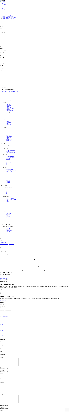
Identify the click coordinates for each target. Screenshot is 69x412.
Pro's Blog (8, 182)
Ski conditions (4, 91)
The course (8, 181)
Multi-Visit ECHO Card (10, 96)
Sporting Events (9, 171)
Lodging (7, 123)
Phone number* (2, 354)
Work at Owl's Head (16, 146)
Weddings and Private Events (11, 170)
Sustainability (8, 213)
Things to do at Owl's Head (11, 199)
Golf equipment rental (10, 156)
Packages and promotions (10, 99)
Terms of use (2, 336)
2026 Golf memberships (10, 150)
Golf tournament (9, 208)
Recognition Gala (9, 230)
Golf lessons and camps (10, 157)
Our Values (8, 231)
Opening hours (9, 140)
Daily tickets (8, 114)
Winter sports (8, 107)
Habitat (3, 9)
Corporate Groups (9, 129)
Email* (1, 351)
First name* (2, 345)
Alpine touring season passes (11, 115)
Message (1, 357)
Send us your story (3, 300)
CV (0, 367)
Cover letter (2, 370)
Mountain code (9, 136)
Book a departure (5, 146)
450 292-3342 (2, 315)
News (7, 215)
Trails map (8, 193)
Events (7, 121)
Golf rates (8, 151)
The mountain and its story (11, 190)
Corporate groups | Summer (11, 206)
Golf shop (8, 158)
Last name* (2, 348)
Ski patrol (8, 109)
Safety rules (8, 117)
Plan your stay (9, 91)
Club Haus (8, 159)
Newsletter (4, 4)
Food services (8, 124)
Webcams (8, 192)
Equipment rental (9, 105)
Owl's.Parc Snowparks (10, 110)
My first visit (8, 122)
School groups (8, 207)
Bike (7, 176)
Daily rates (8, 95)
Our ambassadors (9, 139)
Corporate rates (9, 97)
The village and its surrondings (11, 191)
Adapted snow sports (10, 108)
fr (2, 3)
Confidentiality (7, 336)
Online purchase (9, 100)
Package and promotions (10, 198)
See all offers (8, 228)
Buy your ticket (15, 91)
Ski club (7, 106)
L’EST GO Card (9, 98)
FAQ (7, 141)
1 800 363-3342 (2, 255)
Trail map (8, 116)
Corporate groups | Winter (10, 205)
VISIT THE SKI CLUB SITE (5, 278)
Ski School (8, 104)
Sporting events (9, 209)
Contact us (4, 8)
